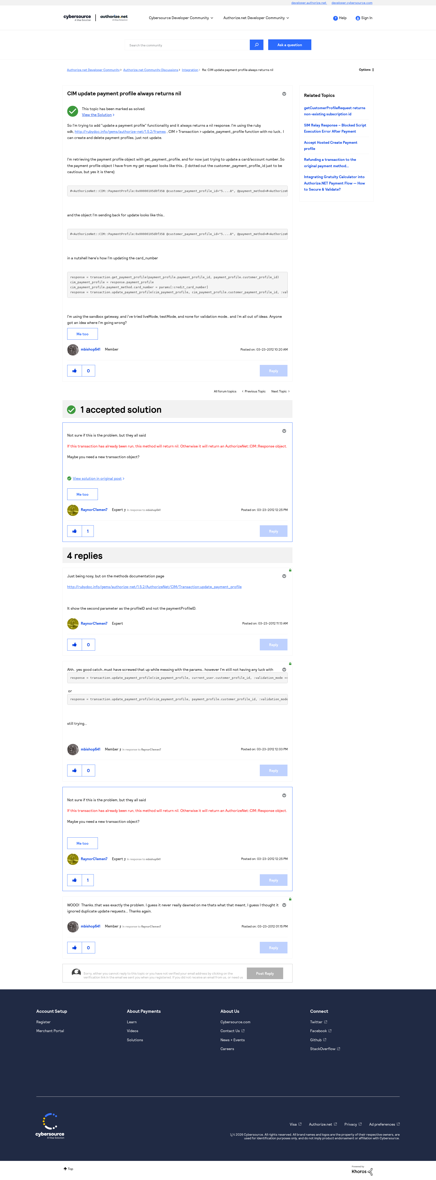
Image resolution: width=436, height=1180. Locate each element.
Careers (227, 1048)
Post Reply (265, 973)
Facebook (318, 1030)
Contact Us (230, 1030)
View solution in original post (97, 478)
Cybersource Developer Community (77, 17)
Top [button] (70, 1169)
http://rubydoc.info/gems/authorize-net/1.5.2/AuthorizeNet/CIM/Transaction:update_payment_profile (154, 586)
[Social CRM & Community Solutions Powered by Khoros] (362, 1170)
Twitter (316, 1022)
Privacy (350, 1124)
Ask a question (289, 45)
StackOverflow (322, 1048)
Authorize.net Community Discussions (150, 70)
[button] (74, 370)
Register (43, 1022)
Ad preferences (382, 1124)
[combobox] (194, 44)
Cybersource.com (235, 1022)
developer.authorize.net (309, 3)
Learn (132, 1022)
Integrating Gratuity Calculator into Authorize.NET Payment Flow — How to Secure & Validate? (334, 182)
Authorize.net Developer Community (254, 17)
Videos (132, 1030)
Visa (293, 1124)
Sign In (366, 17)
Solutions (135, 1040)
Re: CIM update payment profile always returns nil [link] (237, 70)
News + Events (232, 1040)
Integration (190, 70)
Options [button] (365, 69)
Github (316, 1040)
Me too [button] (83, 334)
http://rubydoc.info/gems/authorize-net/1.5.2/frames (120, 131)
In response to (144, 509)
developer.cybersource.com (352, 3)
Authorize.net (320, 1124)
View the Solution (97, 114)
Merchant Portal (50, 1030)
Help (343, 17)
